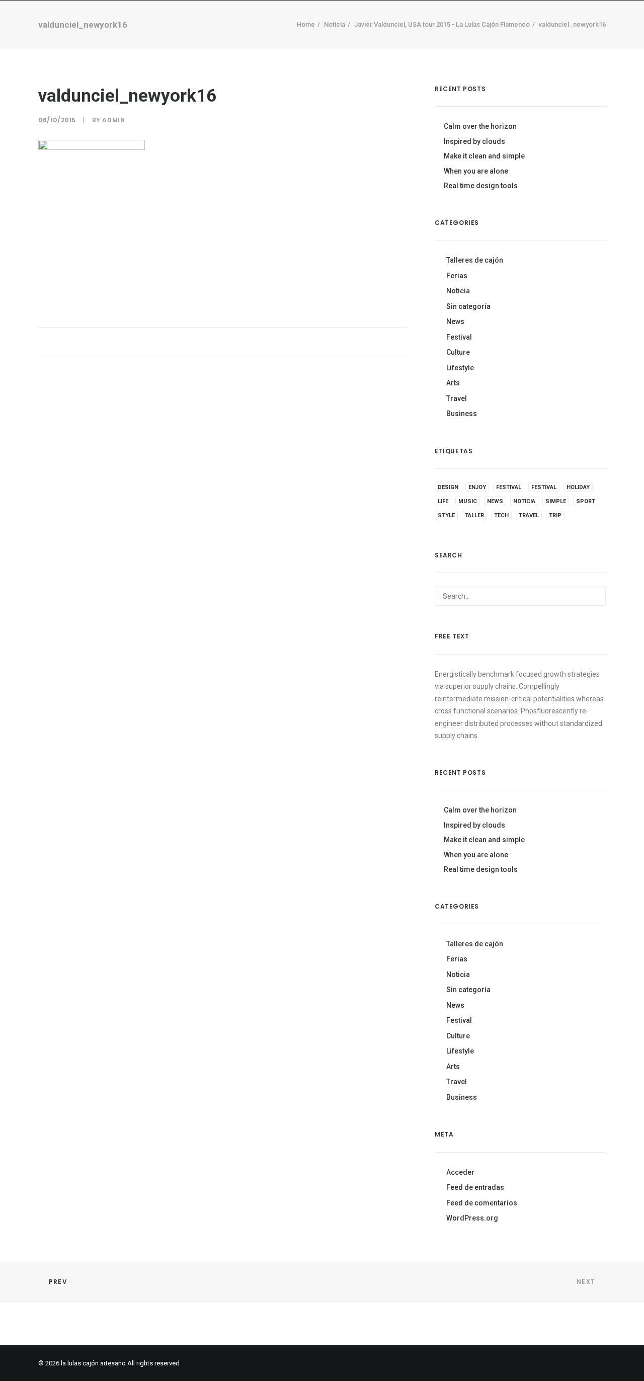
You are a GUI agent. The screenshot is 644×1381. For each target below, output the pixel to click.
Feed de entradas (475, 1187)
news (495, 501)
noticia (524, 501)
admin (113, 120)
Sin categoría (468, 306)
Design (448, 487)
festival (508, 487)
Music (467, 501)
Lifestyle (460, 368)
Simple (555, 501)
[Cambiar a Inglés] (462, 38)
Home (175, 40)
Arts (453, 383)
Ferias (456, 276)
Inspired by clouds (474, 141)
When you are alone (476, 171)
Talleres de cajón (474, 260)
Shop (213, 40)
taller (474, 515)
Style (446, 515)
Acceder (460, 1172)
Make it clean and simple (484, 156)
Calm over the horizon (480, 126)
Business (461, 414)
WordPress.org (472, 1218)
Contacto (348, 40)
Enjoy (477, 487)
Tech (501, 515)
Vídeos (253, 40)
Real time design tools (481, 186)
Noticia (458, 291)
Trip (555, 515)
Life (443, 501)
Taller (297, 40)
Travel (456, 398)
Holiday (578, 487)
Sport (585, 501)
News (455, 321)
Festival (459, 337)
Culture (458, 352)
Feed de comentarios (481, 1203)
